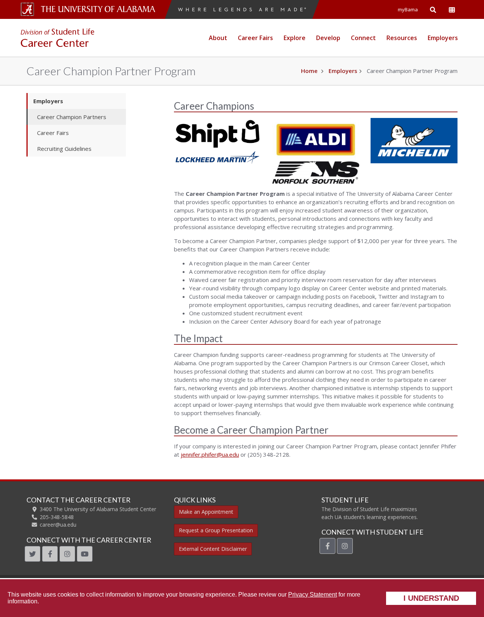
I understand (431, 598)
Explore (295, 38)
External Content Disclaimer (213, 548)
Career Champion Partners (71, 117)
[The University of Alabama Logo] (100, 9)
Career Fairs (255, 38)
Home (309, 70)
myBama (408, 9)
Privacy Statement (312, 594)
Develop (328, 38)
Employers (443, 38)
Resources (401, 38)
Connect (363, 38)
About (218, 38)
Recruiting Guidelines (64, 148)
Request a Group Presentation (216, 530)
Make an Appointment (206, 511)
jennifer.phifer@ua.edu (210, 454)
